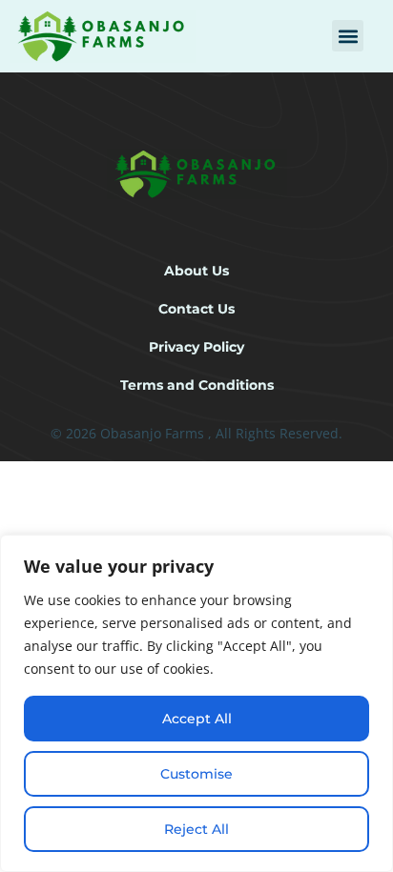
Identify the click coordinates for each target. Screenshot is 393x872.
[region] (196, 703)
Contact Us (196, 308)
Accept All (197, 718)
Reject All (196, 829)
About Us (196, 270)
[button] (347, 35)
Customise (196, 773)
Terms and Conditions (197, 385)
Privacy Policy (196, 346)
